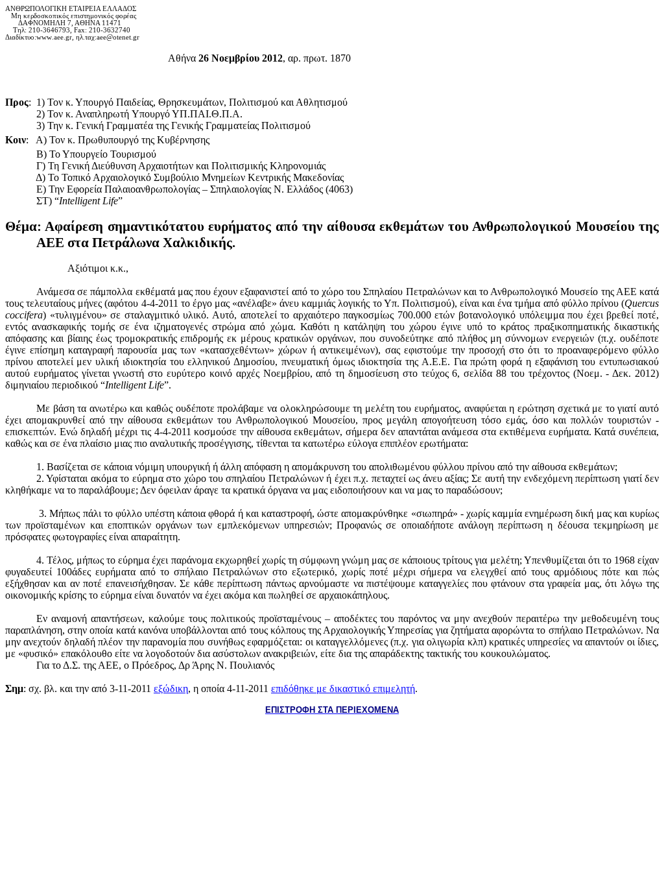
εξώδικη (171, 688)
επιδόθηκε (343, 688)
